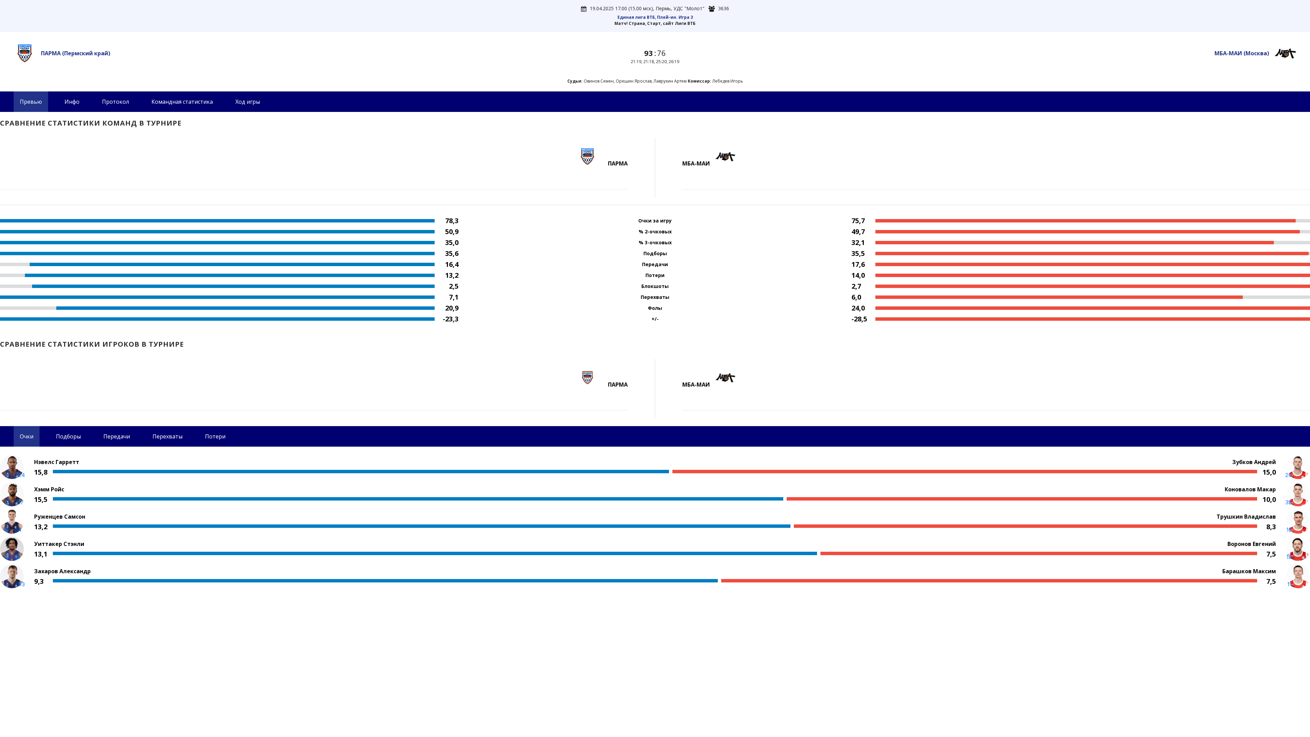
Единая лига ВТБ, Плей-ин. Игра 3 (655, 17)
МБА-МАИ (1241, 53)
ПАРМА (75, 53)
